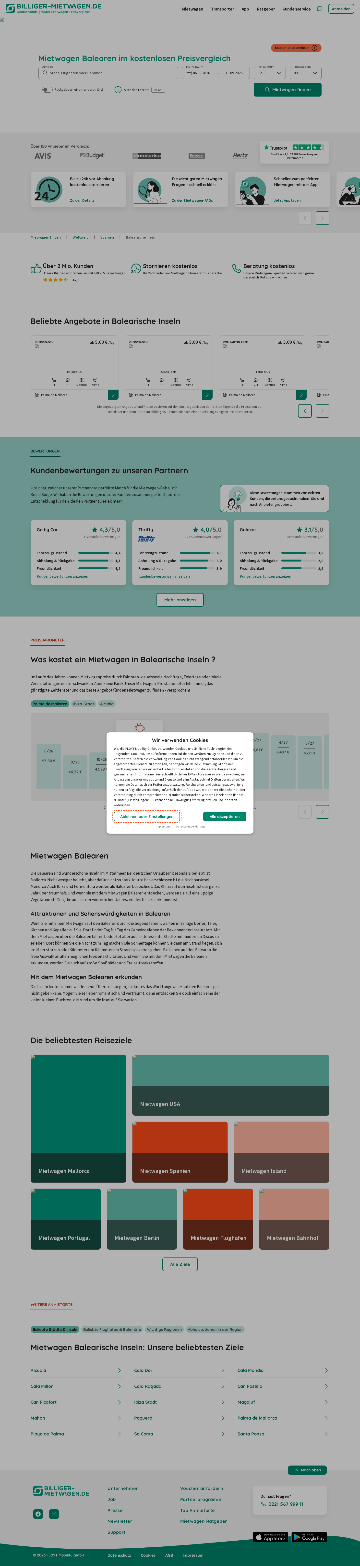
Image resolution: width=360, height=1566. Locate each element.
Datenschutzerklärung (190, 826)
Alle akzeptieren (225, 816)
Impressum (163, 826)
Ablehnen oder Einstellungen (147, 816)
